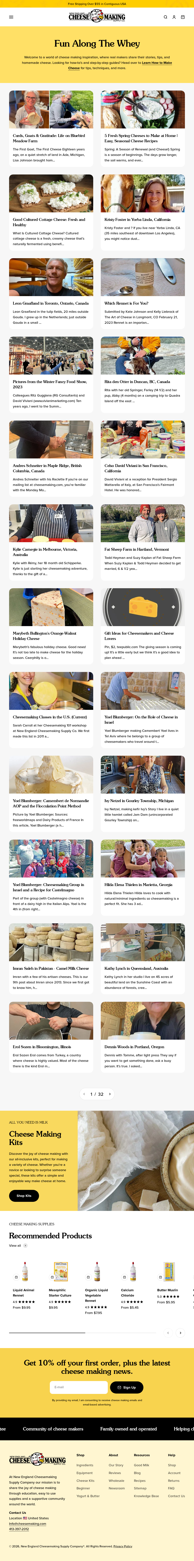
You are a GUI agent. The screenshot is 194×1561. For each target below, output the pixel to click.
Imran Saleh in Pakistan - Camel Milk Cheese (51, 968)
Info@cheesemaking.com (27, 1523)
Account (174, 1472)
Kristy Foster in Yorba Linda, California (138, 219)
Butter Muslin (167, 1290)
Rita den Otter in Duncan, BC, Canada (137, 381)
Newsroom (117, 1488)
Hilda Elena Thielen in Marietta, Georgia (138, 884)
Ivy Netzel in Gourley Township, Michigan (139, 800)
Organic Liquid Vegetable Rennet (96, 1295)
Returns (173, 1480)
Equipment (85, 1472)
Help (171, 1455)
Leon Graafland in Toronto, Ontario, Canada (50, 303)
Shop (80, 1455)
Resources (142, 1455)
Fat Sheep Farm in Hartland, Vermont (137, 549)
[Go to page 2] (109, 1094)
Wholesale (116, 1480)
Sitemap (140, 1488)
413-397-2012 (19, 1529)
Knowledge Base (146, 1496)
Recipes (140, 1480)
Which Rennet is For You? (126, 303)
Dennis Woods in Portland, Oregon (134, 1047)
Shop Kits (24, 1195)
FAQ (171, 1488)
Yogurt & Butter (88, 1496)
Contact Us (176, 1496)
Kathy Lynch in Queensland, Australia (136, 968)
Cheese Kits (85, 1480)
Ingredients (85, 1465)
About (113, 1455)
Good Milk (141, 1465)
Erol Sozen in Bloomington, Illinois (42, 1047)
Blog (137, 1472)
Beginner (83, 1488)
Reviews (115, 1472)
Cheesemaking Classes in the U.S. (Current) (50, 717)
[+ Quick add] (16, 1277)
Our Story (116, 1465)
